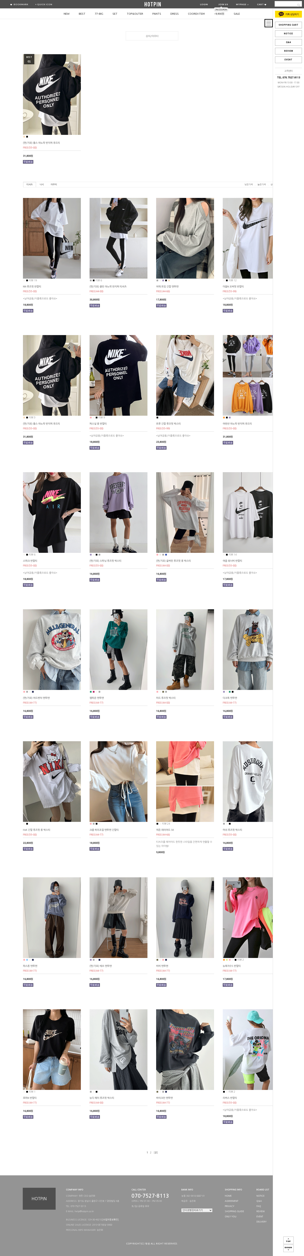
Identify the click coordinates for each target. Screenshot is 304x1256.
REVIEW (288, 51)
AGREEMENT (231, 1201)
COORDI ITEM (196, 13)
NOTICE (288, 33)
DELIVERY (261, 1222)
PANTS (156, 13)
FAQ (258, 1206)
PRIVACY (229, 1206)
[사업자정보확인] (110, 1220)
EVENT (288, 60)
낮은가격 (248, 184)
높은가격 (261, 184)
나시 (42, 184)
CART (261, 4)
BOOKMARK (20, 4)
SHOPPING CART (288, 25)
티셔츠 (29, 184)
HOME (228, 1196)
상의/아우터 (152, 36)
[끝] (156, 1152)
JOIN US (223, 4)
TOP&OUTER (135, 13)
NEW (66, 13)
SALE (237, 13)
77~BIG (99, 13)
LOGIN (204, 4)
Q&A (288, 42)
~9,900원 (219, 13)
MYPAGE (241, 4)
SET (115, 13)
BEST (82, 13)
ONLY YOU (230, 1216)
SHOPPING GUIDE (234, 1211)
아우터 (54, 184)
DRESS (174, 13)
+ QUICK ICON (43, 4)
